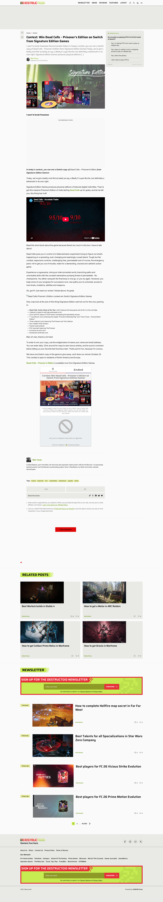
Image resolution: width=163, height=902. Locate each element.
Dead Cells (75, 190)
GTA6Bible (82, 861)
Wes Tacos (34, 58)
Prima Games (73, 858)
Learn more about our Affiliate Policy (55, 505)
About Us (23, 850)
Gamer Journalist (111, 858)
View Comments (65, 529)
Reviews (103, 3)
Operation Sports (26, 861)
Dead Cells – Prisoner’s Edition (40, 363)
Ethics (31, 850)
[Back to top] (21, 562)
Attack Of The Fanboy (59, 858)
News (94, 3)
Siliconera (82, 858)
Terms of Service (85, 691)
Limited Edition (53, 481)
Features (113, 3)
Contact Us (39, 850)
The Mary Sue (39, 861)
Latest (123, 3)
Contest (34, 481)
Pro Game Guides (26, 858)
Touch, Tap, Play (52, 861)
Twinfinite (37, 858)
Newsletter (84, 3)
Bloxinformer (72, 861)
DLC (46, 481)
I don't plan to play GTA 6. (120, 60)
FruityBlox (62, 861)
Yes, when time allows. (119, 55)
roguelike (70, 481)
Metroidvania (62, 481)
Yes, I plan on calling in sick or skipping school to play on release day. (124, 50)
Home (28, 33)
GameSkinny (123, 858)
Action (35, 33)
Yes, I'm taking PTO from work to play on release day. (125, 44)
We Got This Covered (95, 858)
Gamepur (46, 858)
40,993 (84, 824)
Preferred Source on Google (64, 509)
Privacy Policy (98, 691)
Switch (76, 481)
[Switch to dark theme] (138, 3)
